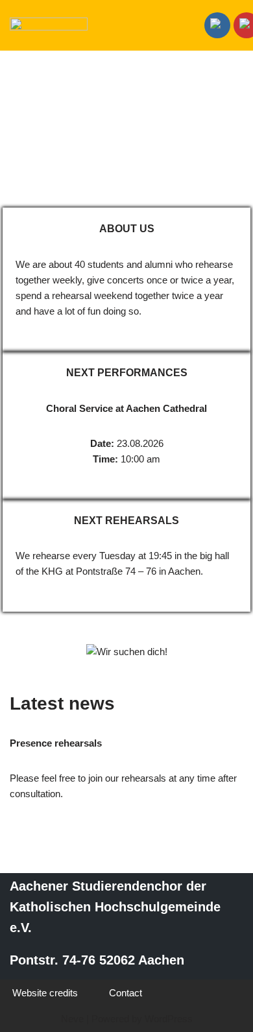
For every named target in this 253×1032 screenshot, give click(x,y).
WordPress (169, 1018)
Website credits (45, 992)
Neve (72, 1018)
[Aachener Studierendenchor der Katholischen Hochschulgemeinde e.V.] (49, 26)
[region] (126, 131)
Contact (125, 992)
